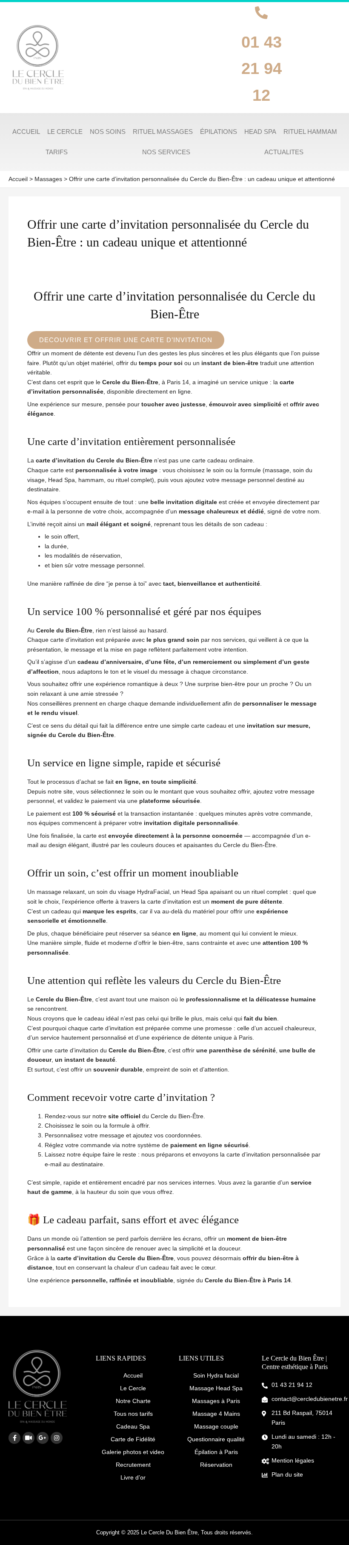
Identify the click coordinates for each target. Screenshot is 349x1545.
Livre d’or (133, 1477)
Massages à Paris (216, 1401)
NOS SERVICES (166, 152)
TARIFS (57, 152)
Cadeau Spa (133, 1426)
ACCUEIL (26, 131)
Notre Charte (133, 1401)
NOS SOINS (108, 131)
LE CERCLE (65, 131)
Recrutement (133, 1464)
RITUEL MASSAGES (163, 131)
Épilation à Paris (216, 1452)
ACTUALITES (283, 152)
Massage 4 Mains (216, 1413)
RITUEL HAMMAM (310, 131)
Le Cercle (133, 1388)
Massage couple (216, 1426)
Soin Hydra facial (216, 1375)
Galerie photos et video (133, 1452)
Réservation (216, 1464)
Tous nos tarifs (133, 1413)
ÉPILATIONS (218, 131)
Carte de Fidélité (133, 1439)
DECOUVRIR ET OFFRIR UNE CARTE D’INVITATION (125, 340)
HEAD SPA (260, 131)
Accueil (133, 1375)
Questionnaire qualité (216, 1439)
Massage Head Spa (216, 1388)
